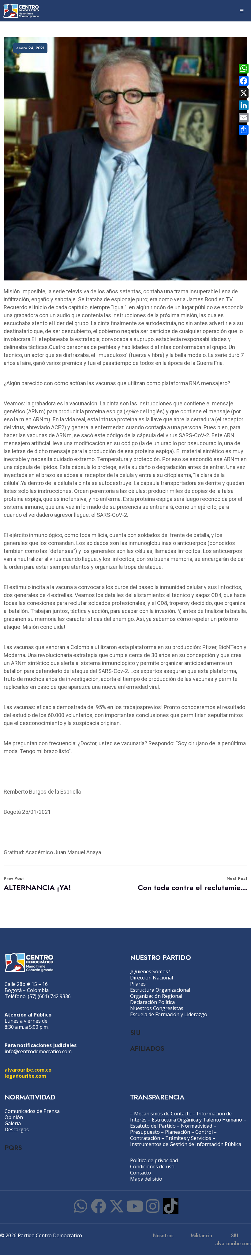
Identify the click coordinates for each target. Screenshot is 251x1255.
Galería (13, 1123)
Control (204, 1132)
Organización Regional (156, 996)
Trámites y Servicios (188, 1138)
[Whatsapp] (80, 1206)
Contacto (140, 1172)
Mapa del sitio (146, 1178)
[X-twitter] (116, 1206)
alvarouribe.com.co (28, 1069)
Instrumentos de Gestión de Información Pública (185, 1144)
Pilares (138, 983)
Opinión (14, 1117)
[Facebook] (98, 1206)
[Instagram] (152, 1206)
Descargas (17, 1129)
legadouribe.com (25, 1076)
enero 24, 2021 (30, 48)
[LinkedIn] (244, 105)
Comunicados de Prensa (32, 1111)
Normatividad (196, 1125)
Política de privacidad (154, 1160)
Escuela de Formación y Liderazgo (168, 1014)
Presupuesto (145, 1132)
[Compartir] (244, 130)
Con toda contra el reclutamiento (192, 884)
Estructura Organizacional (160, 989)
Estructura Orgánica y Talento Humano (197, 1119)
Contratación (145, 1138)
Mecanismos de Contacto (163, 1113)
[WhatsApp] (244, 68)
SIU (135, 1032)
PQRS (13, 1147)
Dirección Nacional (151, 977)
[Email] (244, 117)
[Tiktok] (170, 1206)
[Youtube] (134, 1206)
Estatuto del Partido (153, 1125)
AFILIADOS (147, 1048)
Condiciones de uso (152, 1166)
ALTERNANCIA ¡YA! (37, 884)
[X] (244, 93)
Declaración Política (152, 1002)
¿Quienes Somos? (150, 971)
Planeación (177, 1132)
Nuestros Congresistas (156, 1008)
